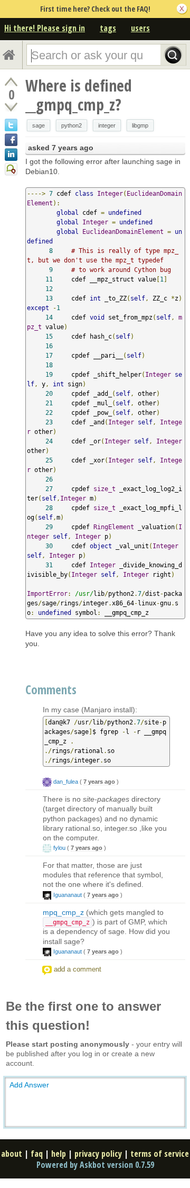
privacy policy (98, 1153)
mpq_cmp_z (63, 912)
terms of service (159, 1153)
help (58, 1153)
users (140, 28)
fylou (59, 848)
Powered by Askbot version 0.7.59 (95, 1165)
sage (38, 125)
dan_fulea (65, 781)
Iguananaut (67, 895)
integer (107, 125)
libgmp (140, 125)
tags (108, 28)
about (11, 1153)
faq (37, 1153)
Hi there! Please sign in (44, 28)
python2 (71, 125)
